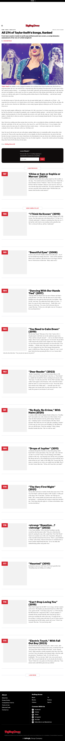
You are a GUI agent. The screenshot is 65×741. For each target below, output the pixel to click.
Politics (49, 699)
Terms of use (6, 705)
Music (7, 29)
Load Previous (32, 168)
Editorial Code (6, 707)
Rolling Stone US (10, 144)
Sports (49, 702)
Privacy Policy (6, 700)
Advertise (5, 697)
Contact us (5, 709)
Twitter (37, 712)
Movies (34, 699)
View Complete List (32, 208)
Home (3, 29)
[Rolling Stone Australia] (32, 26)
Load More (32, 675)
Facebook (38, 709)
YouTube (37, 719)
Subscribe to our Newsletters (43, 722)
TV (48, 697)
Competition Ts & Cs (8, 702)
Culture (34, 702)
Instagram (38, 717)
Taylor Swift (5, 86)
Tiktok (36, 714)
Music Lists (13, 29)
